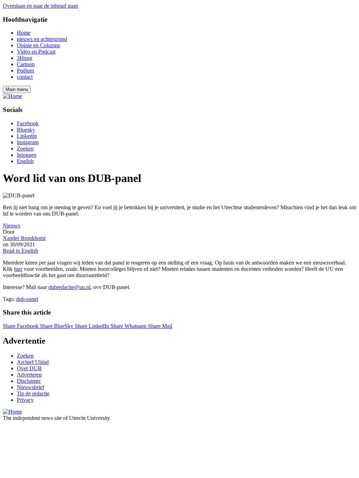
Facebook (28, 123)
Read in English (20, 251)
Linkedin (27, 136)
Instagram (28, 142)
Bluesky (26, 130)
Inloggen (26, 155)
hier (18, 269)
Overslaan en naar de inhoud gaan (40, 6)
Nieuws (11, 226)
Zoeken (25, 149)
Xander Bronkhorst (24, 238)
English (25, 161)
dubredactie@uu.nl (69, 287)
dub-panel (27, 299)
